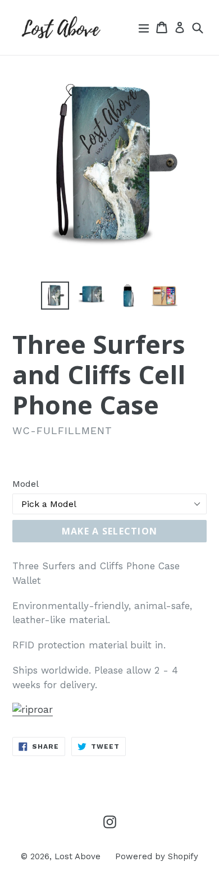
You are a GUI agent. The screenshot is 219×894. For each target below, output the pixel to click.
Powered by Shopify (156, 856)
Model (25, 483)
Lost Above (77, 856)
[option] (54, 295)
